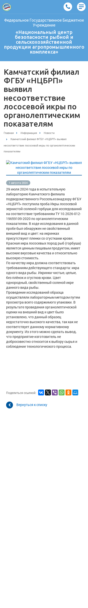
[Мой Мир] (75, 392)
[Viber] (55, 392)
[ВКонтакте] (41, 392)
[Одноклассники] (68, 392)
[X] (48, 392)
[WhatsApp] (62, 392)
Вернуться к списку (31, 404)
